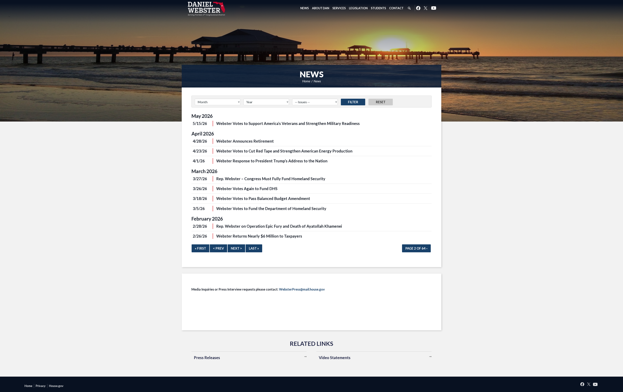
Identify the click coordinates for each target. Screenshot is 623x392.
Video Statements (334, 357)
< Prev (218, 248)
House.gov (56, 386)
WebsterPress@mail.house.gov (302, 289)
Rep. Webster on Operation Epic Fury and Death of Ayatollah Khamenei (279, 226)
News (317, 81)
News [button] (304, 8)
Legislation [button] (358, 8)
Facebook (418, 8)
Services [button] (339, 8)
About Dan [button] (320, 8)
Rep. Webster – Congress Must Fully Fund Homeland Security (270, 178)
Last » (254, 248)
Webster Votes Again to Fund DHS (246, 188)
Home (306, 81)
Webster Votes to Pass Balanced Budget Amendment (263, 198)
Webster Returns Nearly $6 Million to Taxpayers (259, 236)
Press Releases (207, 357)
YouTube (433, 8)
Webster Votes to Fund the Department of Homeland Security (271, 208)
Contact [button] (396, 8)
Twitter (425, 8)
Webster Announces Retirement (245, 141)
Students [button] (378, 8)
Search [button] (409, 8)
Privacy (41, 386)
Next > (236, 248)
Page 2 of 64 (415, 248)
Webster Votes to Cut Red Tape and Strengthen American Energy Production (284, 151)
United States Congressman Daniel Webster (206, 9)
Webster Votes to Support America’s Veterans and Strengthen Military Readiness (288, 123)
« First (200, 248)
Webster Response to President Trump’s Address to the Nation (271, 160)
